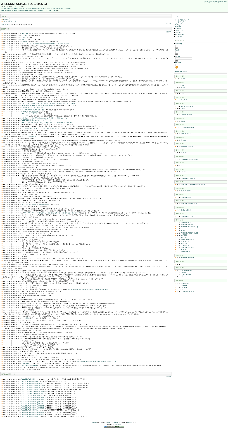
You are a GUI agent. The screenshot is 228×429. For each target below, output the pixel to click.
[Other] (69, 8)
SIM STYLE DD (33, 136)
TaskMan (24, 35)
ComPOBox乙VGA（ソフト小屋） (32, 108)
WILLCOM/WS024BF (187, 247)
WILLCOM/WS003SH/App (29, 389)
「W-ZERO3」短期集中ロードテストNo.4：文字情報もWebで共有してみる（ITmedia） (49, 103)
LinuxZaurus (185, 283)
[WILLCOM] (24, 8)
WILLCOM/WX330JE (187, 258)
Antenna (43, 8)
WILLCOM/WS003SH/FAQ (29, 381)
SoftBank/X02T (185, 251)
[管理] (169, 23)
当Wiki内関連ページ (9, 21)
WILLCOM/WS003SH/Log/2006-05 (32, 398)
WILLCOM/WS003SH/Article (30, 396)
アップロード (48, 10)
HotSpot (183, 273)
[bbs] (216, 2)
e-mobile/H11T (185, 241)
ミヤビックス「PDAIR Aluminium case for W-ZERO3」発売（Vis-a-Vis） (44, 118)
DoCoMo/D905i (186, 191)
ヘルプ (60, 10)
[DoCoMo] (7, 8)
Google (177, 56)
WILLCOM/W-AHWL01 (188, 178)
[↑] (167, 23)
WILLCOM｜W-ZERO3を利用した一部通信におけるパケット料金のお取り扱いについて (52, 213)
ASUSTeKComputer (187, 146)
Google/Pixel (185, 100)
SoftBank (178, 28)
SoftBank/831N (186, 210)
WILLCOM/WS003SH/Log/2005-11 (32, 412)
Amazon (178, 63)
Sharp (183, 108)
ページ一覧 (4, 10)
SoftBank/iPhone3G (187, 239)
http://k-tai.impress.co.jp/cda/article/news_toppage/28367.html (88, 289)
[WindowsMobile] (61, 8)
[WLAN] (37, 8)
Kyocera (183, 140)
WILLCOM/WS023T (187, 216)
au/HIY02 (184, 237)
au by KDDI (179, 30)
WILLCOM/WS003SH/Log (29, 416)
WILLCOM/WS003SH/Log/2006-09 (32, 385)
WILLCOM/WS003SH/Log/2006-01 (32, 406)
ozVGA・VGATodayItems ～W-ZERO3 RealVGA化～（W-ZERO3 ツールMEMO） (47, 122)
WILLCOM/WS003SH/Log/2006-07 (32, 391)
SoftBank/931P (185, 223)
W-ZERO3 (4, 25)
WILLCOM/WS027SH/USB (189, 233)
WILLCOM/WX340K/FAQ (189, 203)
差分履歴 (21, 10)
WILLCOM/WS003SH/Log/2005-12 (32, 408)
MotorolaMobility (186, 115)
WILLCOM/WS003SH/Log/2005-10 (32, 414)
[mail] (225, 2)
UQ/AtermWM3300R (187, 291)
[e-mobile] (31, 8)
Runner (23, 37)
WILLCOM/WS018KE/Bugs (189, 159)
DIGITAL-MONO (186, 134)
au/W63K (184, 243)
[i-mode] (211, 2)
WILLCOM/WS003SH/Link (29, 410)
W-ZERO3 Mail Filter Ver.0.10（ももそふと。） (36, 120)
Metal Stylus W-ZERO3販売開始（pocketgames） (37, 105)
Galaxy (183, 121)
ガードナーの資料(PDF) (29, 366)
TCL (182, 165)
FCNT (183, 85)
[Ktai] (48, 8)
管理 (34, 10)
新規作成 (40, 10)
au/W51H (184, 153)
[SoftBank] (17, 8)
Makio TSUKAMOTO (113, 422)
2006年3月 (6, 19)
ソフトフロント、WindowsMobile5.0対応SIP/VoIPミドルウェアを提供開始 (45, 44)
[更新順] (10, 10)
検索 (55, 10)
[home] (206, 2)
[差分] (30, 10)
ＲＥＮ (23, 39)
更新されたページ (181, 72)
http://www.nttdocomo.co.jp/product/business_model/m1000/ (96, 361)
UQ (182, 264)
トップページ (179, 22)
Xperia (183, 79)
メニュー (178, 17)
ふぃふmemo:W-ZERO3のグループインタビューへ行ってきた (41, 128)
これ (22, 184)
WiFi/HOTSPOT (180, 34)
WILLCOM (178, 24)
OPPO (183, 93)
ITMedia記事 (25, 363)
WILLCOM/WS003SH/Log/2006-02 (32, 404)
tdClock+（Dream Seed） (29, 114)
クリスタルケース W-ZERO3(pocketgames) (35, 205)
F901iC (183, 289)
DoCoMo (178, 32)
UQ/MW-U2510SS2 (187, 275)
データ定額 (25, 318)
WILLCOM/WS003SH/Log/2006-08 (32, 387)
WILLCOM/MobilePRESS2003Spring (193, 184)
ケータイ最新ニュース (182, 20)
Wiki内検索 (178, 44)
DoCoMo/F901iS (186, 270)
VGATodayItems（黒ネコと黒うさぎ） (33, 110)
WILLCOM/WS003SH (28, 379)
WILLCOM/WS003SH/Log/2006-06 (32, 393)
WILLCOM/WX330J (187, 225)
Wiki (2, 8)
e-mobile (178, 26)
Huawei (183, 172)
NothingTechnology (187, 106)
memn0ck (24, 116)
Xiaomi (183, 87)
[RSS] (15, 10)
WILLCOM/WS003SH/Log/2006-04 (32, 400)
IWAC (177, 50)
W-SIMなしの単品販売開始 (30, 112)
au (182, 229)
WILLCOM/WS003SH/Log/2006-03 (24, 3)
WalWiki (183, 231)
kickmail (24, 42)
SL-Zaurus (178, 36)
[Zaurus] (52, 8)
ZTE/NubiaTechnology (188, 127)
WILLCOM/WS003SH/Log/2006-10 (32, 383)
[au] (12, 8)
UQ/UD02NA (185, 245)
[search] (220, 2)
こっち (38, 273)
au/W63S (184, 235)
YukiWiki (130, 422)
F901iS (183, 277)
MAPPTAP (24, 33)
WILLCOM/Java (186, 197)
